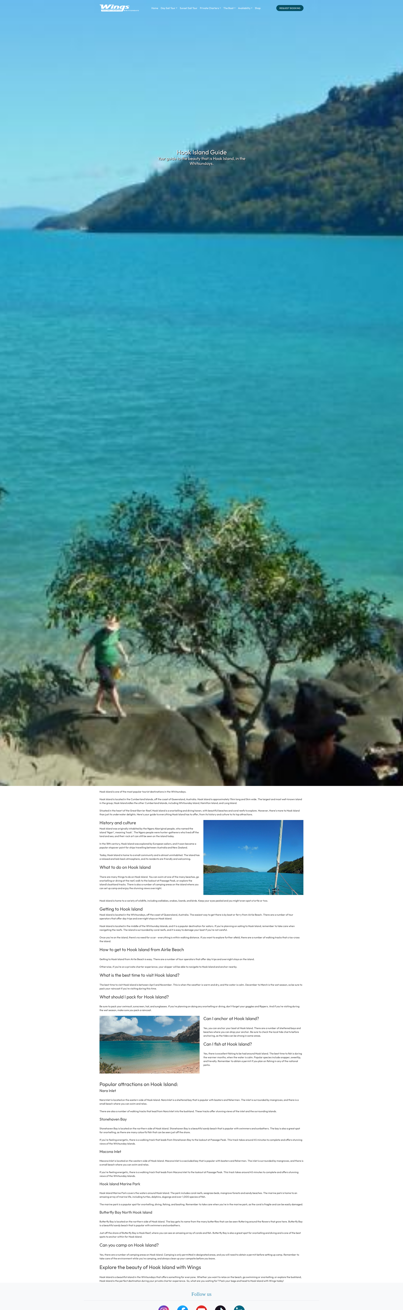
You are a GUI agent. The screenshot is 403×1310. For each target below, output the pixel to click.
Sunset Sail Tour (188, 8)
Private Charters (209, 8)
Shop (258, 8)
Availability (244, 8)
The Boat (228, 8)
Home (154, 8)
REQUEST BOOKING (289, 8)
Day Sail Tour (168, 8)
